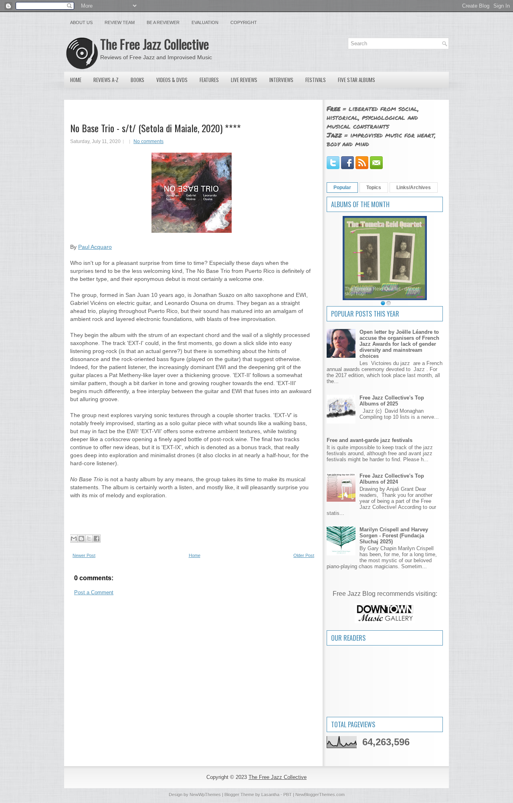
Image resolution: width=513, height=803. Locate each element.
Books (137, 80)
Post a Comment (93, 592)
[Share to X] (89, 539)
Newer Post (84, 555)
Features (209, 80)
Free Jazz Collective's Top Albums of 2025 (392, 401)
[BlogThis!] (81, 539)
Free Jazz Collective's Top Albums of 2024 (392, 479)
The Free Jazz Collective (154, 43)
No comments (148, 141)
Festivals (315, 80)
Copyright (243, 22)
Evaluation (205, 22)
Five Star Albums (356, 80)
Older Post (303, 555)
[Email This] (74, 539)
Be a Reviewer (163, 22)
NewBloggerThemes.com (320, 794)
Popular (342, 187)
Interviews (281, 80)
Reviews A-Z (106, 80)
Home (75, 80)
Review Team (120, 22)
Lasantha (270, 794)
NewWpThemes (205, 794)
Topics (373, 187)
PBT (287, 794)
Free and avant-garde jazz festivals (369, 440)
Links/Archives (413, 187)
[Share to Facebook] (97, 539)
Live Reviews (244, 80)
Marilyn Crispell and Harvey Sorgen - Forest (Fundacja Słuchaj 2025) (394, 536)
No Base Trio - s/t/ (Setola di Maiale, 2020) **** (155, 128)
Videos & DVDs (172, 80)
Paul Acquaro (95, 247)
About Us (81, 22)
